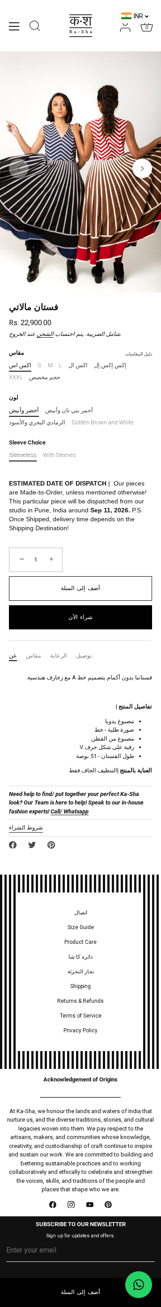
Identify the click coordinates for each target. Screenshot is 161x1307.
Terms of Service (81, 1016)
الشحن (45, 334)
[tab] (17, 655)
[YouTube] (90, 1205)
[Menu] (14, 26)
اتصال (80, 912)
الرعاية (58, 655)
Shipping (80, 986)
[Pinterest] (109, 1205)
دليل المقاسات (138, 354)
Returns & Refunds (80, 1001)
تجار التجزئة (81, 971)
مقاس (33, 655)
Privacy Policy (80, 1030)
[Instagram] (71, 1205)
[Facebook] (53, 1205)
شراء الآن (80, 617)
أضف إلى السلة (80, 1292)
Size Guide (81, 927)
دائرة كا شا (80, 957)
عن (13, 655)
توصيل (84, 655)
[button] (19, 168)
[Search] (35, 27)
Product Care (80, 942)
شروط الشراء (26, 827)
